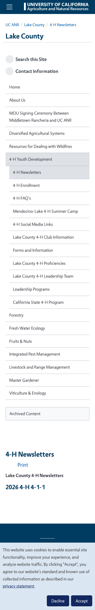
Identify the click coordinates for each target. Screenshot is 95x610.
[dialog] (47, 576)
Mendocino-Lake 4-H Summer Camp (45, 211)
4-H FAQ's (22, 198)
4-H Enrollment (26, 185)
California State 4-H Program (38, 302)
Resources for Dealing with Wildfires (40, 146)
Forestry (16, 315)
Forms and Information (33, 250)
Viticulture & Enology (27, 393)
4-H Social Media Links (33, 224)
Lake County (34, 24)
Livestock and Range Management (39, 367)
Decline (58, 601)
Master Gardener (24, 380)
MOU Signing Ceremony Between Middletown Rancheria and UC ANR (40, 116)
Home (14, 87)
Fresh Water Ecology (27, 328)
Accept (82, 601)
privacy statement (18, 586)
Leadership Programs (31, 289)
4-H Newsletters (27, 172)
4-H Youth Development (30, 159)
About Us (17, 100)
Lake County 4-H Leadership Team (43, 276)
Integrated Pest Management (34, 354)
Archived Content (24, 413)
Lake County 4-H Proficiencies (39, 263)
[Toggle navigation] (9, 7)
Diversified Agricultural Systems (37, 133)
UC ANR (12, 24)
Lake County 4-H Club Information (43, 237)
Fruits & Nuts (20, 341)
